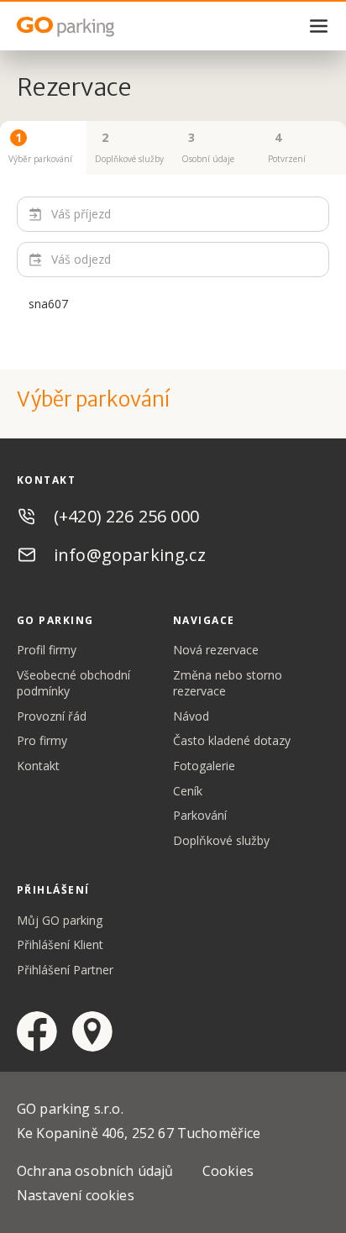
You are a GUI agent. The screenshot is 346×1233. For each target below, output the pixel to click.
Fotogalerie (204, 766)
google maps (92, 1031)
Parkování (200, 815)
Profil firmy (46, 650)
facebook (37, 1031)
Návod (191, 716)
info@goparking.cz (130, 554)
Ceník (187, 791)
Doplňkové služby (221, 840)
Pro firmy (42, 740)
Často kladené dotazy (232, 740)
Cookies (228, 1171)
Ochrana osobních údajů (95, 1171)
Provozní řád (51, 716)
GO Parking (101, 27)
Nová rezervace (216, 650)
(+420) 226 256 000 (126, 516)
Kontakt (38, 766)
